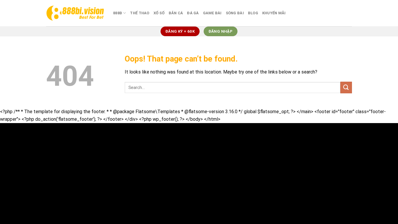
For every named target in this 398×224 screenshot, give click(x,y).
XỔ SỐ (159, 13)
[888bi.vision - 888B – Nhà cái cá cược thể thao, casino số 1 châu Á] (75, 13)
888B (117, 13)
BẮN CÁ (176, 13)
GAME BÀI (212, 13)
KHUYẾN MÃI (274, 13)
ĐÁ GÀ (193, 13)
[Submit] (346, 87)
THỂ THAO (139, 13)
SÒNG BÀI (235, 13)
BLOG (253, 13)
